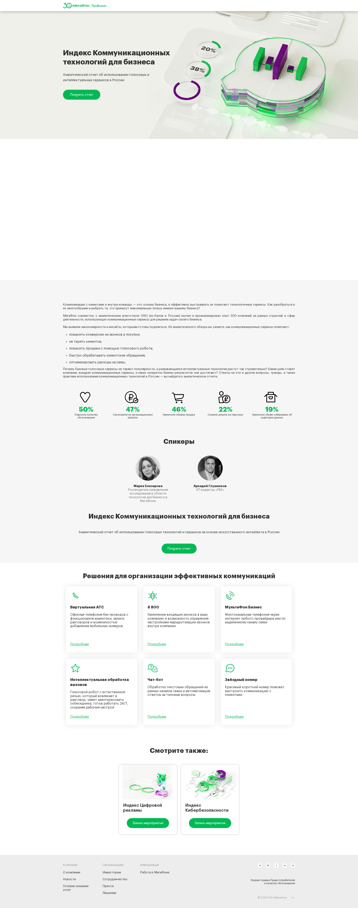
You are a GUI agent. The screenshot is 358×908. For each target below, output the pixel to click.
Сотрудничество (115, 879)
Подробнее (79, 644)
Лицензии (109, 893)
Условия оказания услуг (75, 888)
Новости (69, 879)
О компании (71, 872)
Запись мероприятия (148, 823)
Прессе (108, 886)
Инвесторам (112, 872)
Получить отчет (81, 95)
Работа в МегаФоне (154, 872)
